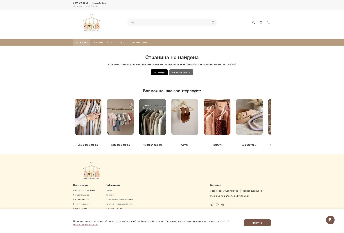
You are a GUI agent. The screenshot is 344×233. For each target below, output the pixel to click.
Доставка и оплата (81, 199)
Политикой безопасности (85, 224)
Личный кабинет (140, 42)
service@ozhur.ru (99, 3)
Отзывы (109, 190)
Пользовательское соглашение (119, 199)
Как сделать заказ (81, 195)
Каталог (84, 42)
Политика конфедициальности (119, 204)
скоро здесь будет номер (224, 190)
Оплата (110, 42)
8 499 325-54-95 (80, 3)
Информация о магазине (84, 190)
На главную (159, 72)
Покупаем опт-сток (114, 208)
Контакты (123, 42)
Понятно (257, 222)
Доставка (98, 42)
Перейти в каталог (181, 72)
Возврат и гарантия (81, 204)
